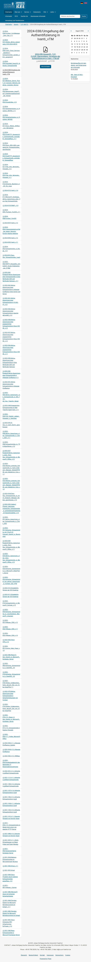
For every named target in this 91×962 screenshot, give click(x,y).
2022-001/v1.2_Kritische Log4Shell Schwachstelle (11, 772)
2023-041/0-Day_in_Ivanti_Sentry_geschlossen (11, 425)
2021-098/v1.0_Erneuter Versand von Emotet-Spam (11, 835)
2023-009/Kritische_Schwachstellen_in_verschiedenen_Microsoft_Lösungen (11, 613)
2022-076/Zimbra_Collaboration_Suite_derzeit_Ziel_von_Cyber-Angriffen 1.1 (11, 684)
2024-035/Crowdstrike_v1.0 (10, 101)
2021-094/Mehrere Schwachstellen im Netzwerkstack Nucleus (10, 859)
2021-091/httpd (9, 870)
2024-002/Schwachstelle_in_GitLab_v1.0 (11, 249)
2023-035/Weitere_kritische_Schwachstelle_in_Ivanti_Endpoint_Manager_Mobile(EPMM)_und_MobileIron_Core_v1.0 (11, 484)
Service (26, 12)
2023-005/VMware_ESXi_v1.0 (10, 634)
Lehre (52, 12)
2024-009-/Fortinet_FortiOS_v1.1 (11, 211)
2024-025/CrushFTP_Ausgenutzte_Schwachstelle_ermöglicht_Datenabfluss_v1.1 (11, 136)
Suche (84, 16)
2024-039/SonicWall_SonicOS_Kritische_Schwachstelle (11, 63)
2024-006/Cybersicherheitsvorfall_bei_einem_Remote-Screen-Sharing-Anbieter (11, 230)
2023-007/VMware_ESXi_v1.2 (10, 621)
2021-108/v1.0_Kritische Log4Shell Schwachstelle (11, 785)
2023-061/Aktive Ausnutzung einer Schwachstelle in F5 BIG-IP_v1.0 (10, 301)
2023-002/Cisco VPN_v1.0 (9, 641)
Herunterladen (45, 66)
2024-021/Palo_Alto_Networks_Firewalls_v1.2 (11, 167)
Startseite (8, 12)
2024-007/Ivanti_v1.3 (11, 223)
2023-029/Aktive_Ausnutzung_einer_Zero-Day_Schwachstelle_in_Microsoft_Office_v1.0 (11, 558)
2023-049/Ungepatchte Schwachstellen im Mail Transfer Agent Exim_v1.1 (11, 408)
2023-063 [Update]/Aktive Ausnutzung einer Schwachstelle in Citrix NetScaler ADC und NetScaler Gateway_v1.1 (11, 277)
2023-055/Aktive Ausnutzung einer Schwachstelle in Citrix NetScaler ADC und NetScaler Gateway (10, 362)
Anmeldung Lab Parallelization (14, 20)
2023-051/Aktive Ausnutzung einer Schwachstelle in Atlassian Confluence (11, 385)
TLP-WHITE (24, 24)
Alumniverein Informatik (38, 16)
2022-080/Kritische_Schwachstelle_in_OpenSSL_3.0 (11, 666)
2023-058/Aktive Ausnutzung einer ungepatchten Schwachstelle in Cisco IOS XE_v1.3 (11, 324)
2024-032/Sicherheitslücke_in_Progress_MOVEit (11, 117)
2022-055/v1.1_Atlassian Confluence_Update (11, 744)
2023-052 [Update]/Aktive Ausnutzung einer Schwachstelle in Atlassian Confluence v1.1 (11, 374)
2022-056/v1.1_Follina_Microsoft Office (11, 737)
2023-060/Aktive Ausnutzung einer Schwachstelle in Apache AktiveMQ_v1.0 (10, 312)
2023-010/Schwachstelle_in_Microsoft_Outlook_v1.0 (11, 603)
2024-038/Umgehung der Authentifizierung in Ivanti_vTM (11, 72)
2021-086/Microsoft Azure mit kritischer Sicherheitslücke (10, 894)
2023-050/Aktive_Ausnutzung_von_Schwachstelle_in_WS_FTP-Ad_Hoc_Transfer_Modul (11, 397)
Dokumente (37, 12)
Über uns (17, 12)
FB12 (16, 16)
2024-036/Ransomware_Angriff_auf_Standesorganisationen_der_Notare (11, 93)
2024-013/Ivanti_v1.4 (11, 190)
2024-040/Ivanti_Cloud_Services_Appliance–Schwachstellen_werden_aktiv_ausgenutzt (11, 53)
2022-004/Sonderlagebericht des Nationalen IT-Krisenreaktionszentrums (11, 764)
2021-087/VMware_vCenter (10, 886)
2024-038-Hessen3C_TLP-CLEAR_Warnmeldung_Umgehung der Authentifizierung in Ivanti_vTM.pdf (45, 56)
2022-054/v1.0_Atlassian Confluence (11, 751)
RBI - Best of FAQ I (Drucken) (77, 76)
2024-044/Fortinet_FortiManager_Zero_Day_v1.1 (11, 33)
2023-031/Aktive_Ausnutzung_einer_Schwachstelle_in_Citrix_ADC (11, 520)
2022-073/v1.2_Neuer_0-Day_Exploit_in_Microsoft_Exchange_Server (11, 718)
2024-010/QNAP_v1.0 (11, 205)
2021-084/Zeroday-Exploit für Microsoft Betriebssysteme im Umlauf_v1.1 (10, 904)
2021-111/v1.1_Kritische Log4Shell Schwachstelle (11, 779)
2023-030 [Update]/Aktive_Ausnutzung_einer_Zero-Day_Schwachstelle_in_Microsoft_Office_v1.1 (11, 545)
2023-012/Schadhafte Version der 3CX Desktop (10, 589)
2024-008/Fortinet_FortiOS (9, 217)
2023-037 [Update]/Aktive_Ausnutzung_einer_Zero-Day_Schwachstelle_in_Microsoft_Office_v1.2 (11, 455)
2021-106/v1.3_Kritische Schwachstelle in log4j (11, 798)
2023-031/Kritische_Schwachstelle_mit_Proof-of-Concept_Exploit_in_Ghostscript (11, 532)
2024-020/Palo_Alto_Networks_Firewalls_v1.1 (11, 175)
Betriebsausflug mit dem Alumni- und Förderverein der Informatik (78, 65)
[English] (85, 3)
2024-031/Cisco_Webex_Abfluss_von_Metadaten (11, 126)
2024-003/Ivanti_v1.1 (11, 242)
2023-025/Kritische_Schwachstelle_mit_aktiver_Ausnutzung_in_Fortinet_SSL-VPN (11, 580)
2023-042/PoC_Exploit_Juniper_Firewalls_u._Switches (11, 416)
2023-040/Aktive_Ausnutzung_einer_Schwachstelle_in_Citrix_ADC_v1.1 (11, 435)
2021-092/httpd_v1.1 (11, 866)
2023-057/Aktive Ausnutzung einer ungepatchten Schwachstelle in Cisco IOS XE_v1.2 (11, 337)
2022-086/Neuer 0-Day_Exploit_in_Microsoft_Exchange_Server (11, 657)
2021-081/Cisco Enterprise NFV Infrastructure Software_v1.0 (9, 923)
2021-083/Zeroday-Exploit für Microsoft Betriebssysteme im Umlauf (11, 913)
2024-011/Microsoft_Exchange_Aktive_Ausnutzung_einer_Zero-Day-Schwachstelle (11, 198)
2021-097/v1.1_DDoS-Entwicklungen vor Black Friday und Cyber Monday (11, 842)
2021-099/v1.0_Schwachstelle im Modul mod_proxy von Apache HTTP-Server (11, 826)
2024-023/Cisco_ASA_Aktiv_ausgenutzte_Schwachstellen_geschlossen (11, 146)
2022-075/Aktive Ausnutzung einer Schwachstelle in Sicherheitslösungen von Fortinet (10, 696)
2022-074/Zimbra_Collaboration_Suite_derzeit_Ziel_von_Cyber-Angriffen (11, 708)
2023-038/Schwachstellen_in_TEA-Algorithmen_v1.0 (11, 444)
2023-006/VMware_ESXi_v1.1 (10, 628)
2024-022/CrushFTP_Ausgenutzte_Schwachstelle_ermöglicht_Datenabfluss (11, 157)
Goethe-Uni (24, 16)
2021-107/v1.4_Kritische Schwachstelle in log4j (11, 792)
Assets (16, 24)
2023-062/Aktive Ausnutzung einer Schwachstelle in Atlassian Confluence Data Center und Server (11, 290)
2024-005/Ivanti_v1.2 (11, 238)
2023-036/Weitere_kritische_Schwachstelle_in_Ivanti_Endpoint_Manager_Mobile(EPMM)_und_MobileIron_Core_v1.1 (11, 469)
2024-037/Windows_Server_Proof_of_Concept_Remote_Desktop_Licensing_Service (11, 82)
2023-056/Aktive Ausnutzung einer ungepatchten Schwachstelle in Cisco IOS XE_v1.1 (11, 350)
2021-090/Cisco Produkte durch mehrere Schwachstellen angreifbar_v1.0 (10, 878)
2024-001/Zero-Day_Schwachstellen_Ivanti (11, 256)
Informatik (8, 16)
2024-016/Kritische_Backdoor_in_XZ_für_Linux (11, 184)
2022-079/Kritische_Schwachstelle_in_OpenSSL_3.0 (11, 674)
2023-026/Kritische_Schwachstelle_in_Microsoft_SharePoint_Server (11, 570)
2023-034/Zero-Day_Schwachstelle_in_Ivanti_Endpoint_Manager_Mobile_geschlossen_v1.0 (11, 497)
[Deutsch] (82, 3)
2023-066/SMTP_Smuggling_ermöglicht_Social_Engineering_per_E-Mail (11, 265)
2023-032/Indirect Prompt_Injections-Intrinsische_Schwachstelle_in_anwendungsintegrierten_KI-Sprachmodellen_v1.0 (11, 509)
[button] (22, 12)
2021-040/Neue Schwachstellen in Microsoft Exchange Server (11, 933)
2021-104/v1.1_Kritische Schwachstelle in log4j (11, 804)
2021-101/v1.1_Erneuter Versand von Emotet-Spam (11, 817)
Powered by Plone (45, 959)
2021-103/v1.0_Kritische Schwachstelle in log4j (11, 811)
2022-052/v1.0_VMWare (12, 756)
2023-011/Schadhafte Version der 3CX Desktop (10, 596)
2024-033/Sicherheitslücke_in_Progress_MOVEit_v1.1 (11, 109)
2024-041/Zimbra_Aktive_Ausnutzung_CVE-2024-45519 (11, 42)
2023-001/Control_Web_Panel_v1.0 (11, 648)
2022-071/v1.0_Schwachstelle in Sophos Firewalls (11, 728)
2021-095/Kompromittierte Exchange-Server (9, 851)
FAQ (44, 12)
